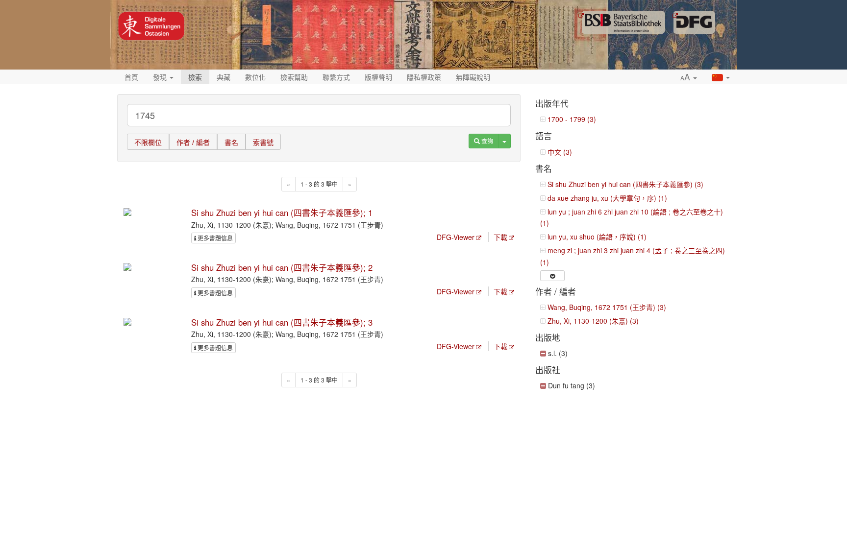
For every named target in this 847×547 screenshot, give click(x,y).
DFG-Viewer (455, 237)
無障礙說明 (473, 77)
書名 (231, 142)
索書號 (263, 142)
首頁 (131, 77)
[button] (688, 77)
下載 (500, 237)
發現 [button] (161, 77)
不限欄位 (148, 142)
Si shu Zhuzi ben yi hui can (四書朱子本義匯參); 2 (282, 267)
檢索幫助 (294, 77)
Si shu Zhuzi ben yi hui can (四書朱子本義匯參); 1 (282, 212)
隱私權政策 (424, 77)
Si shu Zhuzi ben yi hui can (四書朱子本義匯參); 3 (282, 322)
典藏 (223, 77)
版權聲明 (378, 77)
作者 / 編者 (193, 142)
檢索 (195, 77)
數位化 (255, 77)
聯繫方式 (336, 77)
